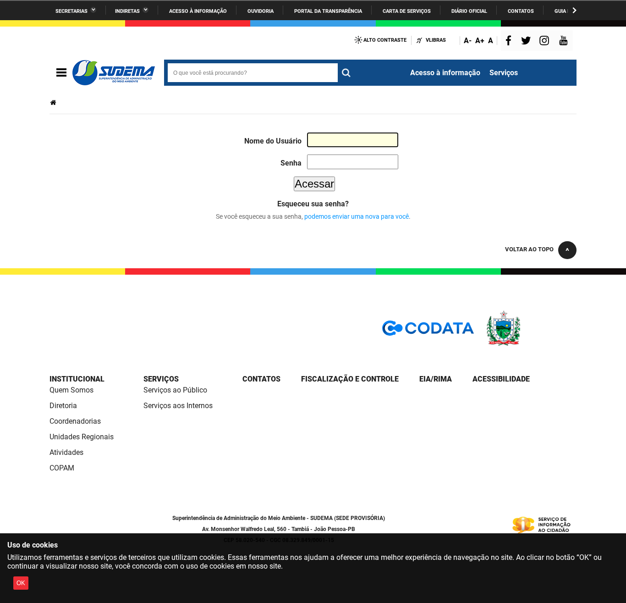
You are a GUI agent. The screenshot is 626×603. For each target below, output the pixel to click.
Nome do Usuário (273, 141)
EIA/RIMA (435, 379)
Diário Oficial (469, 11)
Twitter (527, 41)
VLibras (436, 40)
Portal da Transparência (328, 11)
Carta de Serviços (407, 11)
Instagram (545, 41)
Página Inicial (54, 102)
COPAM (61, 468)
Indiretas (127, 11)
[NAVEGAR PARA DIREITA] (574, 10)
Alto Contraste (384, 40)
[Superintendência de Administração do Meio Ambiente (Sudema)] (113, 73)
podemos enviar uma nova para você (356, 216)
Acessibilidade (501, 379)
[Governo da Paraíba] (531, 344)
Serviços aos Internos (178, 405)
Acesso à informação (198, 11)
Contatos (521, 11)
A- (468, 40)
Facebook (510, 41)
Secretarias (71, 11)
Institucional (76, 379)
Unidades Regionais (81, 436)
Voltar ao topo (529, 249)
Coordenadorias (75, 421)
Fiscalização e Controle (350, 379)
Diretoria (63, 405)
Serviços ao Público (175, 390)
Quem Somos (71, 390)
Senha (291, 163)
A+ (479, 40)
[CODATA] (428, 331)
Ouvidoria (260, 11)
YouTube (564, 41)
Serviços (503, 72)
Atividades (66, 452)
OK (20, 583)
